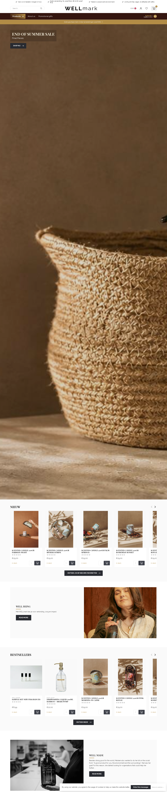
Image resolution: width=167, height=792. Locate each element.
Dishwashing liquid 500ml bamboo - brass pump (60, 700)
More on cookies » (158, 787)
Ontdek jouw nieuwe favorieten (82, 573)
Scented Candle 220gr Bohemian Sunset (127, 551)
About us (31, 16)
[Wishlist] (146, 8)
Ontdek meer (82, 722)
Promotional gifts (46, 16)
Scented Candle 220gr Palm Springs (95, 551)
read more (23, 617)
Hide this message (140, 787)
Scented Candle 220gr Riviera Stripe (58, 551)
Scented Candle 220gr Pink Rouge (129, 699)
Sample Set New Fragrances (26, 699)
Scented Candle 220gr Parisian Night (23, 551)
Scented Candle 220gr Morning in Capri (92, 699)
